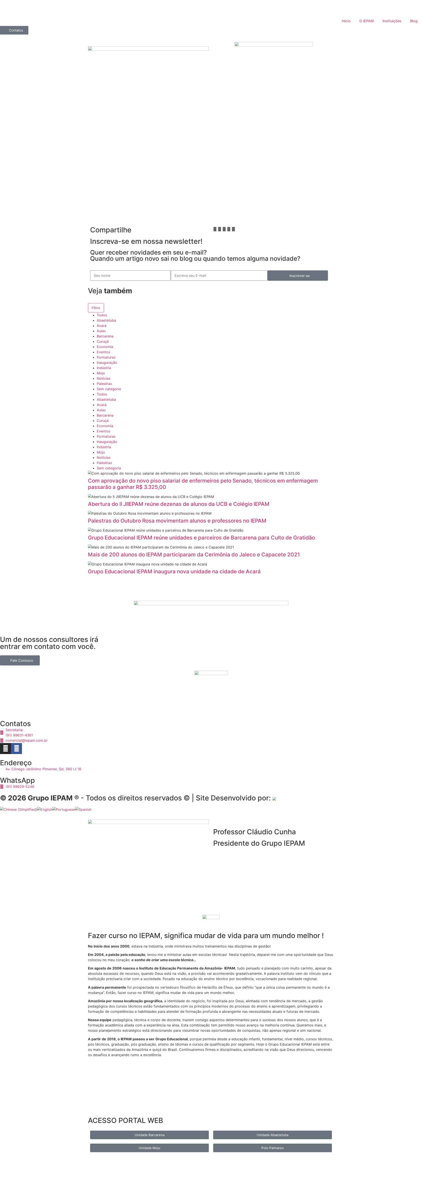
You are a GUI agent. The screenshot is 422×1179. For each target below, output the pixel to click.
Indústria (104, 368)
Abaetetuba (106, 320)
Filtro (96, 308)
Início (346, 21)
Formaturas (106, 357)
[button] (215, 229)
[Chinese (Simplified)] (18, 809)
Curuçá (103, 341)
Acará (101, 325)
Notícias (103, 378)
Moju (101, 373)
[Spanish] (83, 809)
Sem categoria (109, 389)
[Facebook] (16, 748)
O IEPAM (366, 21)
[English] (44, 809)
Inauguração (107, 362)
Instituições (391, 21)
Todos (102, 315)
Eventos (103, 352)
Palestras (104, 383)
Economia (105, 346)
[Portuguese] (63, 809)
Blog (414, 21)
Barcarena (105, 336)
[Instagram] (5, 748)
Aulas (101, 331)
